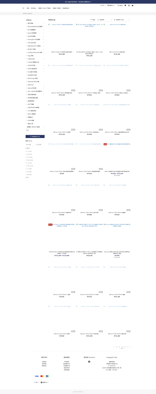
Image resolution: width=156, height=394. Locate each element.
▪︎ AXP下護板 (30, 104)
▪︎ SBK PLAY (30, 85)
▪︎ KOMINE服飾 (30, 36)
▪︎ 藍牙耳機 (29, 23)
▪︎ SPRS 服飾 (30, 120)
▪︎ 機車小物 (29, 124)
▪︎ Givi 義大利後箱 (31, 72)
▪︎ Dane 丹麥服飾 (31, 33)
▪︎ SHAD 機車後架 (31, 69)
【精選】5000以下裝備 (44, 8)
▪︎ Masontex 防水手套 (32, 81)
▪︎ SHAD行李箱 (30, 65)
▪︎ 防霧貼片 (29, 117)
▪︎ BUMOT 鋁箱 (31, 49)
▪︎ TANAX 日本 (30, 59)
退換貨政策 (67, 368)
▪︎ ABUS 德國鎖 (31, 114)
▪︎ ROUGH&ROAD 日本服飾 (34, 26)
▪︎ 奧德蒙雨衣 (30, 101)
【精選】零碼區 (56, 8)
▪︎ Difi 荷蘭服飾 (31, 30)
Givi (27, 130)
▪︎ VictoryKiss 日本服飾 (33, 39)
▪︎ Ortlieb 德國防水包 (32, 62)
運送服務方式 (66, 364)
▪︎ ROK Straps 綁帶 (32, 78)
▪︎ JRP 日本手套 (31, 43)
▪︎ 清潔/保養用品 (31, 94)
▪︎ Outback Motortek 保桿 (34, 52)
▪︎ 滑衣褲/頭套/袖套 (32, 98)
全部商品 (25, 13)
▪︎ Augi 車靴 (29, 56)
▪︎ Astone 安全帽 (31, 88)
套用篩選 (36, 136)
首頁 (28, 8)
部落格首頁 (65, 8)
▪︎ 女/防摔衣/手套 (31, 75)
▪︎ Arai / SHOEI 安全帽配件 (34, 91)
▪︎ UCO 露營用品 (31, 111)
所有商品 (33, 8)
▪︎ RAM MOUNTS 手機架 (33, 46)
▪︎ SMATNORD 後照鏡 (32, 107)
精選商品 (30, 13)
